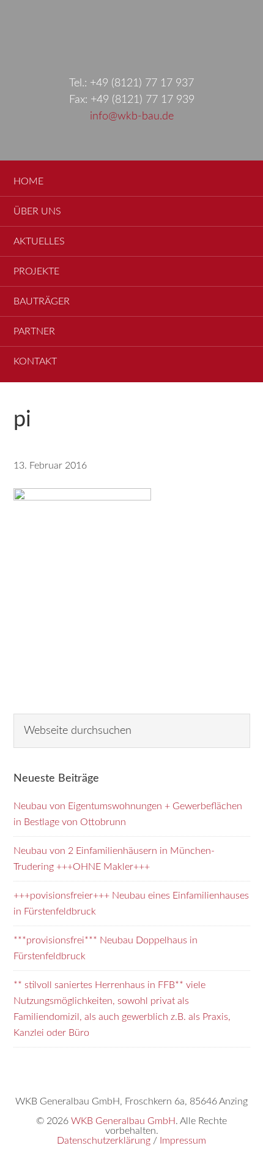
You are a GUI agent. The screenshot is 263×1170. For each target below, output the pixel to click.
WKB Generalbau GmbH (131, 31)
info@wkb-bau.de (132, 116)
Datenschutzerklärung (103, 1140)
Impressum (183, 1140)
